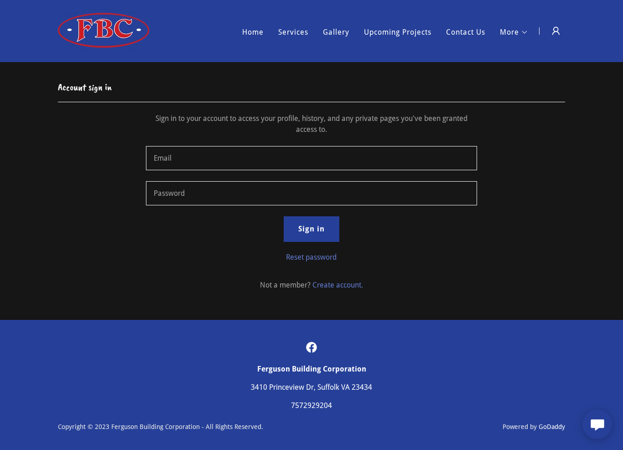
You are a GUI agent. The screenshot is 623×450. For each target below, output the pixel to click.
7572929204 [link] (311, 405)
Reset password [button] (311, 257)
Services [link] (293, 32)
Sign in (311, 229)
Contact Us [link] (465, 32)
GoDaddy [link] (552, 426)
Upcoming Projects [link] (397, 32)
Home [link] (253, 32)
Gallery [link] (336, 32)
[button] (514, 32)
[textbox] (311, 158)
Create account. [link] (337, 285)
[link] (103, 30)
